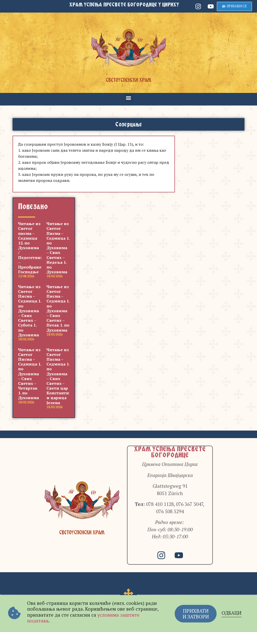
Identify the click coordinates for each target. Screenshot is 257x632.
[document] (128, 316)
